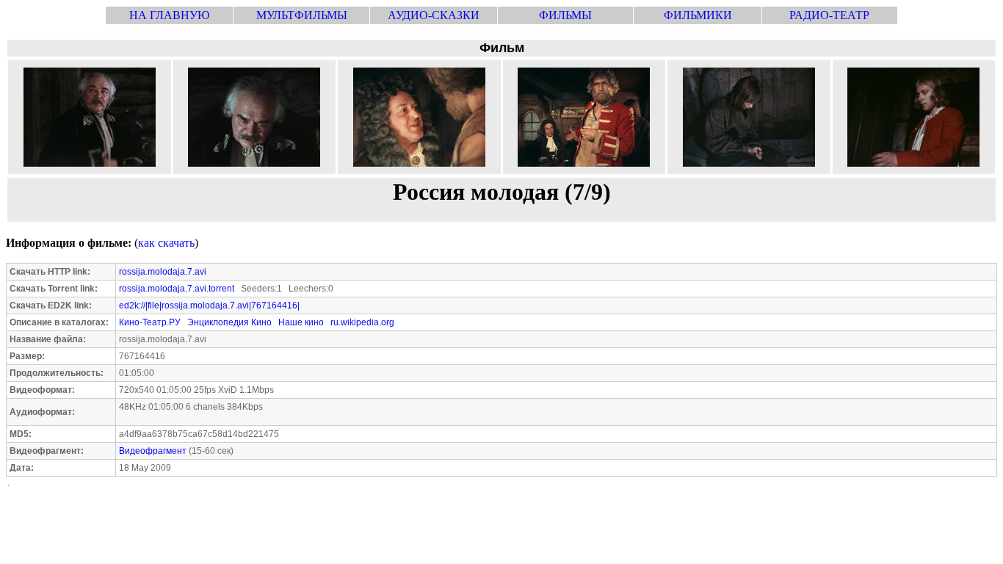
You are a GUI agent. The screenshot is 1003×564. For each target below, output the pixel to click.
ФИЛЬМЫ (565, 15)
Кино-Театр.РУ (150, 322)
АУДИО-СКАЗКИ (433, 15)
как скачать (166, 242)
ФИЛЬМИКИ (698, 15)
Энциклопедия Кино (229, 322)
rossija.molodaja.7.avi (162, 272)
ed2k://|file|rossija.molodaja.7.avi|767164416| (209, 305)
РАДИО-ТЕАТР (829, 15)
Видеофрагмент (153, 451)
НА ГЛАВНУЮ (169, 15)
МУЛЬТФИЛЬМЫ (301, 15)
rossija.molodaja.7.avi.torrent (176, 288)
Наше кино (301, 322)
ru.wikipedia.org (362, 322)
